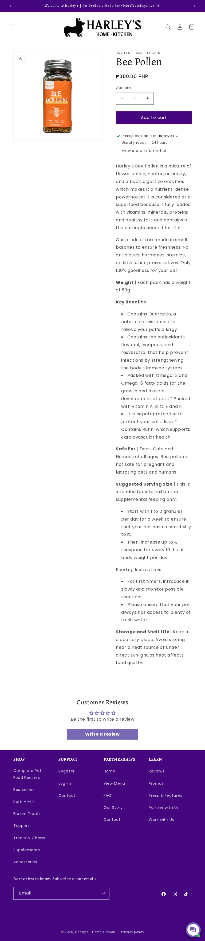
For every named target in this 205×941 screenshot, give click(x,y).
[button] (11, 27)
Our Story (113, 807)
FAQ (108, 795)
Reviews (156, 771)
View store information (145, 150)
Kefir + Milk (24, 801)
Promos (156, 783)
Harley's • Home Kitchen (95, 932)
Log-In (64, 783)
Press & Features (165, 795)
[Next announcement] (194, 6)
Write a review (102, 734)
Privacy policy (132, 932)
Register (66, 771)
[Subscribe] (103, 893)
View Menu (114, 783)
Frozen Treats (27, 813)
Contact (66, 795)
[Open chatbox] (193, 929)
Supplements (26, 850)
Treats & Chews (29, 838)
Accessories (25, 862)
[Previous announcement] (10, 6)
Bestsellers (24, 789)
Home (109, 771)
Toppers (21, 825)
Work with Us (161, 819)
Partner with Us (164, 807)
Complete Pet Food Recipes (27, 774)
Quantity (123, 87)
